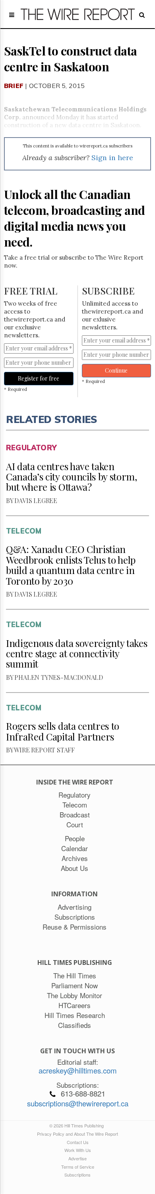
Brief (13, 86)
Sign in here (112, 157)
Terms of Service (77, 1166)
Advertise (77, 1158)
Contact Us (78, 1142)
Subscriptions (77, 1174)
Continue (116, 370)
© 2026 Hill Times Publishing (77, 1125)
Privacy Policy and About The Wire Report (77, 1134)
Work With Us (77, 1150)
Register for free (38, 378)
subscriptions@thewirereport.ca (77, 1103)
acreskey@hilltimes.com (78, 1070)
